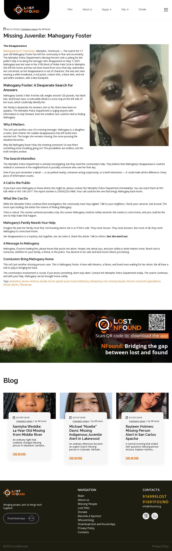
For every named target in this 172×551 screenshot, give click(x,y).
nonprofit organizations (148, 281)
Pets (125, 9)
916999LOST (155, 496)
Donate (142, 9)
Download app (16, 518)
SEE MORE (19, 454)
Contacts (83, 532)
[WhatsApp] (154, 516)
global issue (62, 281)
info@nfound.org (152, 506)
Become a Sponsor (89, 516)
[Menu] (166, 9)
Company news (24, 421)
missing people (116, 281)
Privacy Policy (86, 528)
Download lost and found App (96, 524)
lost (105, 281)
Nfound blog (86, 520)
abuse (25, 281)
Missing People (87, 504)
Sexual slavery (11, 284)
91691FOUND (156, 502)
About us (87, 9)
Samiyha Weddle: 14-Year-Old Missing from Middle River (29, 430)
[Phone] (146, 516)
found (51, 281)
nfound (130, 281)
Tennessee (25, 284)
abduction (15, 281)
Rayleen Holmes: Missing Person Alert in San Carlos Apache (141, 432)
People (107, 9)
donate (43, 281)
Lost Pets (84, 508)
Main (70, 9)
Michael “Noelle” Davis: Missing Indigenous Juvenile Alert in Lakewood (85, 432)
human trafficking (79, 281)
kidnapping (96, 281)
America (34, 281)
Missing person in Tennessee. (19, 50)
